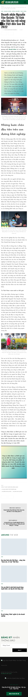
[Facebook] (1, 668)
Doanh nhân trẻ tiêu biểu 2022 (9, 489)
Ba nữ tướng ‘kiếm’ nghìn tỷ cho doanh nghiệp (13, 615)
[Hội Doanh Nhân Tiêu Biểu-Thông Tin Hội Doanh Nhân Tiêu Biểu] (9, 2)
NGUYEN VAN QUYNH (17, 491)
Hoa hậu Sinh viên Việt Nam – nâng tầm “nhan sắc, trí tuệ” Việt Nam (13, 561)
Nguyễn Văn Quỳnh (6, 491)
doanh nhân (12, 49)
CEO (2, 11)
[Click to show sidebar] (1, 23)
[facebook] (4, 33)
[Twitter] (5, 668)
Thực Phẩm (23, 11)
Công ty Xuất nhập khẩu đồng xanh (9, 487)
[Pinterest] (8, 668)
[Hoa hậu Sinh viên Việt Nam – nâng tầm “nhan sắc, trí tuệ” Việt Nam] (14, 547)
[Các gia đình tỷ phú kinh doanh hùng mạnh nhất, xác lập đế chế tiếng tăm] (14, 574)
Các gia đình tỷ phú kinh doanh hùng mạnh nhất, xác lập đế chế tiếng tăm (12, 588)
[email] (11, 33)
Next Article (13, 520)
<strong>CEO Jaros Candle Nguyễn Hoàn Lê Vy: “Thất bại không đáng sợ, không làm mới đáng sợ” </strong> (14, 524)
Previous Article (15, 507)
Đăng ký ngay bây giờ (14, 693)
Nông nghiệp (16, 11)
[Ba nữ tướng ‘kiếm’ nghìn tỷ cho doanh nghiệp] (14, 601)
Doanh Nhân (7, 11)
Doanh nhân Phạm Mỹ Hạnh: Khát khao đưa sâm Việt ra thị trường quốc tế (14, 510)
